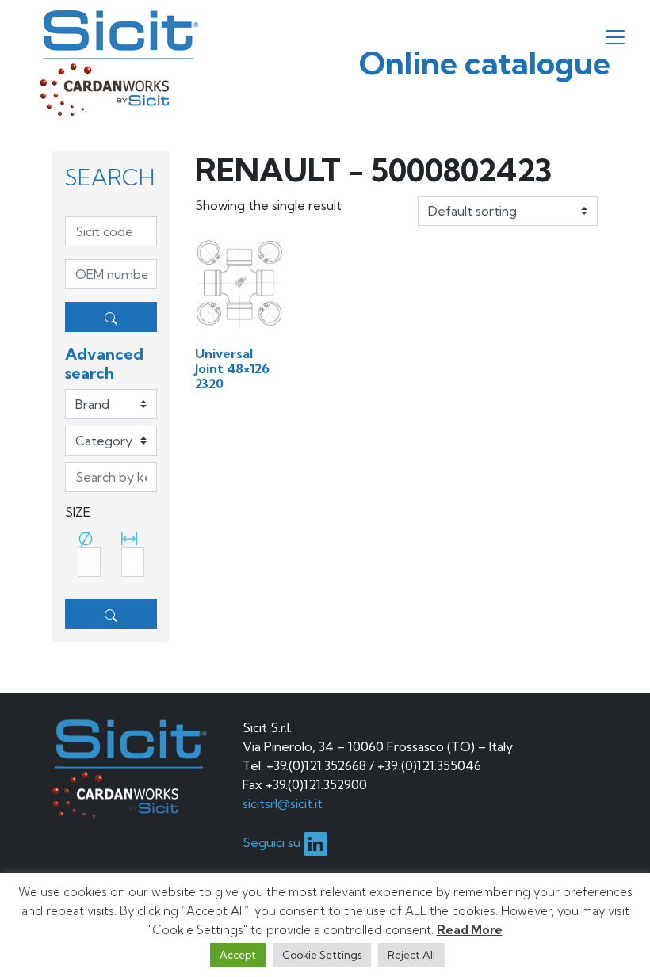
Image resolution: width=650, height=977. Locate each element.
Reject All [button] (411, 954)
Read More (470, 929)
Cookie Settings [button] (321, 954)
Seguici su (273, 842)
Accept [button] (238, 954)
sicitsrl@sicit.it (283, 803)
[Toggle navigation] (615, 37)
